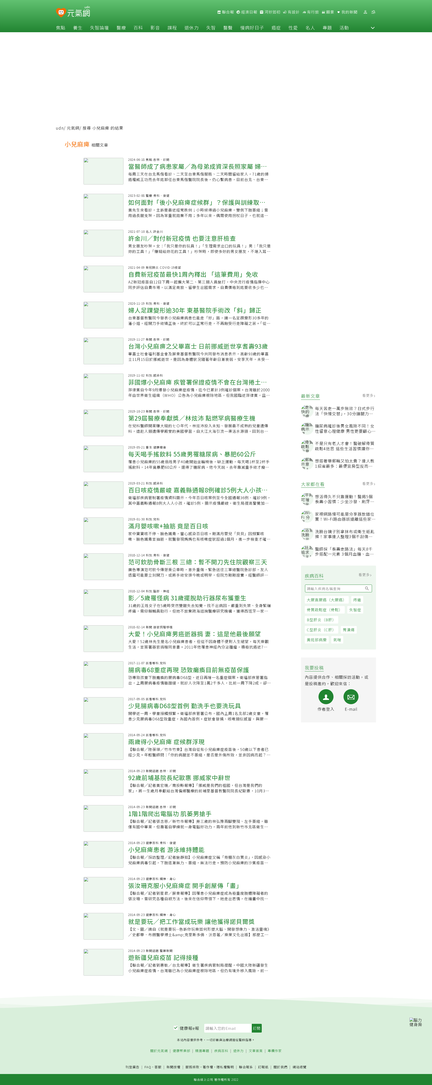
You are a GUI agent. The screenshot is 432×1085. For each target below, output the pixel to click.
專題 (327, 27)
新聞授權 (173, 1067)
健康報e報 (189, 1028)
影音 (155, 27)
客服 (158, 1067)
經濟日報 (248, 12)
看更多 (368, 395)
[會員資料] (365, 12)
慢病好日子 (252, 27)
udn (60, 128)
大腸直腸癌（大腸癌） (327, 599)
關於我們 (281, 1067)
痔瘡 (357, 599)
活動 (344, 27)
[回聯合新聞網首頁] (61, 13)
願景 (329, 12)
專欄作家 (275, 1051)
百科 (138, 27)
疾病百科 (221, 1051)
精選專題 (202, 1051)
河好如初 (272, 12)
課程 (172, 27)
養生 (77, 27)
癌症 (276, 27)
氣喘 (337, 639)
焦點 (61, 27)
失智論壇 (99, 27)
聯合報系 (246, 1067)
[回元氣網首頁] (79, 12)
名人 (310, 27)
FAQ (147, 1067)
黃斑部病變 (317, 639)
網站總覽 (299, 1067)
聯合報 (227, 12)
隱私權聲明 (225, 1067)
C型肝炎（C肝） (321, 629)
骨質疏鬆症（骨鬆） (325, 609)
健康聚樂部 (181, 1051)
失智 (211, 27)
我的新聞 (349, 12)
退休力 (191, 27)
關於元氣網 (159, 1051)
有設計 (293, 12)
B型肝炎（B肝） (321, 619)
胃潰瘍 (349, 629)
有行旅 (312, 12)
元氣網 (73, 128)
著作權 (208, 1067)
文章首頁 (256, 1051)
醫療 (121, 27)
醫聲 (228, 27)
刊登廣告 (133, 1067)
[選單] (373, 12)
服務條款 (193, 1067)
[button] (373, 27)
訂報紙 (263, 1067)
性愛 (293, 27)
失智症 (355, 609)
